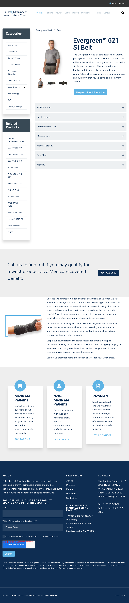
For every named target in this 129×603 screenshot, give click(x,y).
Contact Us (22, 439)
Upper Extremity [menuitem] (14, 87)
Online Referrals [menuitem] (72, 12)
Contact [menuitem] (107, 12)
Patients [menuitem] (49, 12)
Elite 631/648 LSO (15, 161)
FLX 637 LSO (13, 167)
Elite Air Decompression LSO (16, 140)
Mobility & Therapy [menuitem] (15, 106)
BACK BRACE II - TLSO (14, 204)
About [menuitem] (69, 480)
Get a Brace (62, 439)
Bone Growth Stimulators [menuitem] (13, 72)
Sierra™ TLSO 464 (15, 212)
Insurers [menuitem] (58, 12)
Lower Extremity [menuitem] (14, 80)
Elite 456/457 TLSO (15, 154)
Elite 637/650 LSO (15, 148)
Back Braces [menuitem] (12, 45)
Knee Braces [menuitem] (13, 51)
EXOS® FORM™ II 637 (15, 175)
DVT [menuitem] (9, 100)
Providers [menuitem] (85, 12)
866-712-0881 (118, 3)
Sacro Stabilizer (14, 225)
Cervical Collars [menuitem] (14, 58)
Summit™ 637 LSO (15, 183)
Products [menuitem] (39, 12)
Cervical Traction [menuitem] (14, 64)
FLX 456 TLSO (13, 196)
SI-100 (10, 232)
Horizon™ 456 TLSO (15, 219)
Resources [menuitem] (96, 12)
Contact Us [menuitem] (71, 498)
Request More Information (90, 92)
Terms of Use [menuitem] (120, 595)
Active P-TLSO (13, 190)
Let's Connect (101, 435)
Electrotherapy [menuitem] (13, 93)
